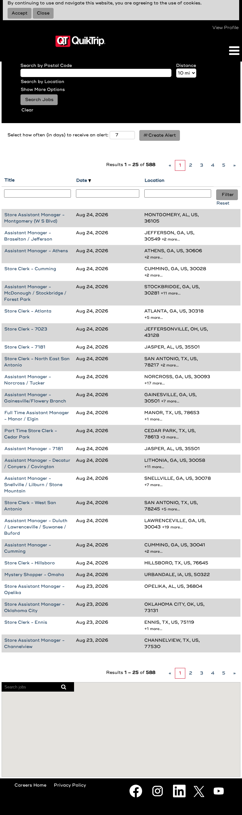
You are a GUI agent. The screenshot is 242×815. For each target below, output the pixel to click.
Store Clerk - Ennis (25, 622)
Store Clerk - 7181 (24, 347)
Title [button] (9, 180)
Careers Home (30, 785)
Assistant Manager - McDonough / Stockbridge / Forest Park (35, 293)
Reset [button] (222, 203)
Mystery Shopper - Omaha (34, 574)
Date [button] (82, 180)
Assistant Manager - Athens (36, 250)
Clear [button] (27, 110)
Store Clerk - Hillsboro (29, 563)
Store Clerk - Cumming (30, 268)
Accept (19, 13)
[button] (201, 51)
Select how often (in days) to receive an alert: (58, 135)
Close (43, 13)
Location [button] (154, 180)
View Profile (225, 27)
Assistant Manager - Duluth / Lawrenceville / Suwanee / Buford (35, 527)
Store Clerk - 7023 (25, 329)
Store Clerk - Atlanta (27, 311)
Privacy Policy (70, 785)
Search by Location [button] (42, 81)
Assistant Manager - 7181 (33, 448)
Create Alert (161, 135)
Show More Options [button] (43, 89)
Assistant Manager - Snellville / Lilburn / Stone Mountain (33, 485)
